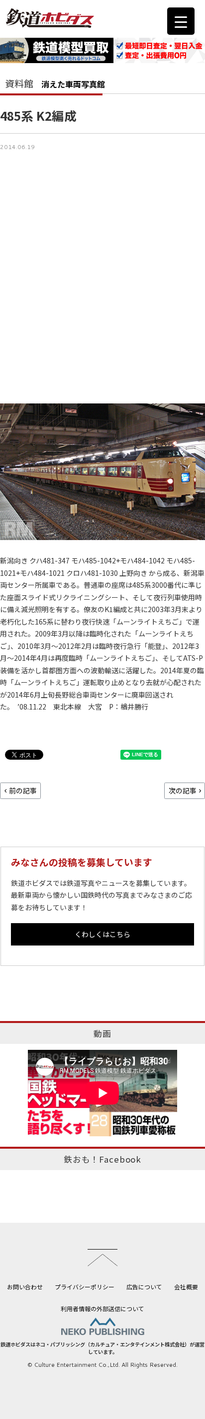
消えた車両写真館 (73, 84)
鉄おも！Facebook (102, 1159)
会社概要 (186, 1286)
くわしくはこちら (102, 934)
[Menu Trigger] (181, 21)
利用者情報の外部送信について (102, 1308)
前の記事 (23, 790)
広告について (144, 1286)
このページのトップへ (102, 1257)
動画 (102, 1033)
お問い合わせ (25, 1286)
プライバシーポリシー (84, 1286)
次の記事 (183, 790)
